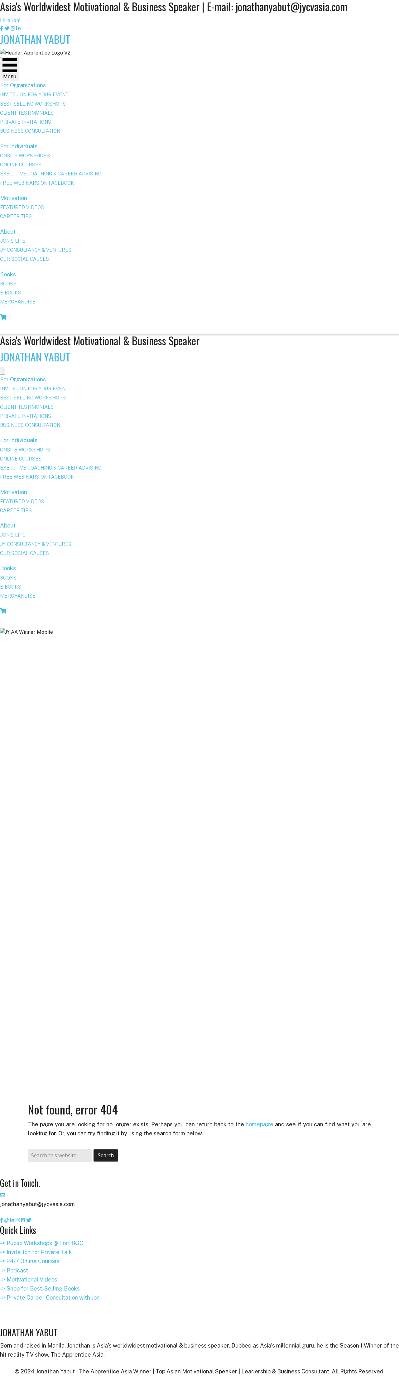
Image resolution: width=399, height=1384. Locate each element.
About (8, 231)
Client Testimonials (27, 113)
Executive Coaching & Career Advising (50, 174)
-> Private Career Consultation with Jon (50, 1297)
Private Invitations (25, 122)
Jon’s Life (12, 241)
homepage (259, 1124)
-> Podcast (14, 1270)
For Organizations (23, 85)
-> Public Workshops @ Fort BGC (41, 1243)
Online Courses (20, 165)
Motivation (13, 198)
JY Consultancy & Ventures (35, 250)
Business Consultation (30, 131)
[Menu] (2, 371)
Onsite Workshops (25, 156)
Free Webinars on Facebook (37, 183)
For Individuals (18, 146)
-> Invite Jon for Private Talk (36, 1252)
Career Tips (16, 216)
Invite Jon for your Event (34, 94)
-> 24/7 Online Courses (29, 1261)
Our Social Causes (24, 259)
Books (8, 274)
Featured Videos (22, 207)
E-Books (10, 293)
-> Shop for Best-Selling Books (40, 1288)
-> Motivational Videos (28, 1279)
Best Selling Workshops (33, 104)
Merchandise (18, 302)
